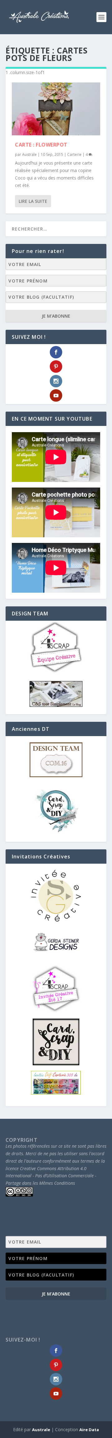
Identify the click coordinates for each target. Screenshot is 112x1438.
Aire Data (89, 1429)
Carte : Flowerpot (41, 144)
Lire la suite (33, 201)
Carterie (74, 154)
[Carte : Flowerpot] (56, 108)
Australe (29, 154)
